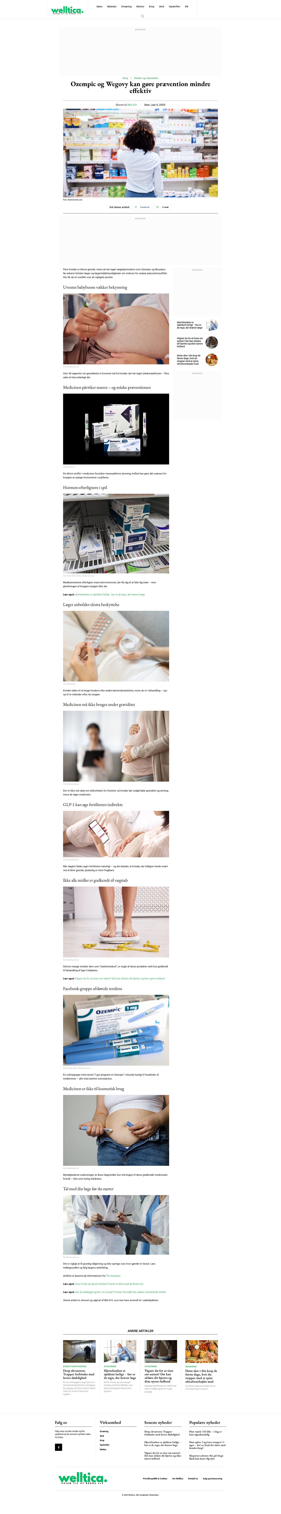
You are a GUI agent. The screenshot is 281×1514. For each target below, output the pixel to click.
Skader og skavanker (146, 78)
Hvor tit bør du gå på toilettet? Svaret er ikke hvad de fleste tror (109, 1284)
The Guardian (113, 1275)
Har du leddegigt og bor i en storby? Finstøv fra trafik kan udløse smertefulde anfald (120, 1292)
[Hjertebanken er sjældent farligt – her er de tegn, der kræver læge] (212, 325)
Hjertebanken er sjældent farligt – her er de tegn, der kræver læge (189, 325)
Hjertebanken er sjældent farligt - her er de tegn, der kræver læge (110, 594)
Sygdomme (110, 1366)
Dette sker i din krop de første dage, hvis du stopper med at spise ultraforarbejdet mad (189, 359)
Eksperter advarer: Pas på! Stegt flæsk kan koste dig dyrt (206, 1457)
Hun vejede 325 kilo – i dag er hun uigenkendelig (205, 1433)
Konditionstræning (75, 1366)
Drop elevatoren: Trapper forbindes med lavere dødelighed (78, 1374)
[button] (142, 16)
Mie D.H (132, 104)
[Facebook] (58, 1447)
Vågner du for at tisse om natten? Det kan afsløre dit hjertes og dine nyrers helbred (120, 978)
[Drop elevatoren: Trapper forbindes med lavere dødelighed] (79, 1351)
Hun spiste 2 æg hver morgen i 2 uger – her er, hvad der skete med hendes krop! (207, 1445)
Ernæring (191, 1367)
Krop (125, 78)
